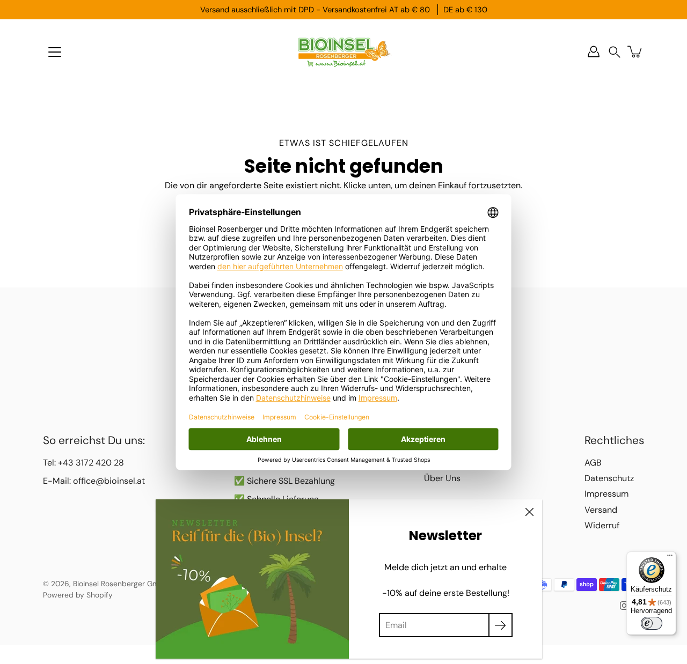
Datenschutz (609, 478)
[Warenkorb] (635, 51)
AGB (593, 462)
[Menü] (55, 52)
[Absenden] (500, 625)
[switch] (651, 623)
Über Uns (442, 478)
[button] (614, 52)
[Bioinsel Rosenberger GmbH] (343, 51)
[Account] (593, 51)
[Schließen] (529, 512)
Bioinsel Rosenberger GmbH (121, 583)
